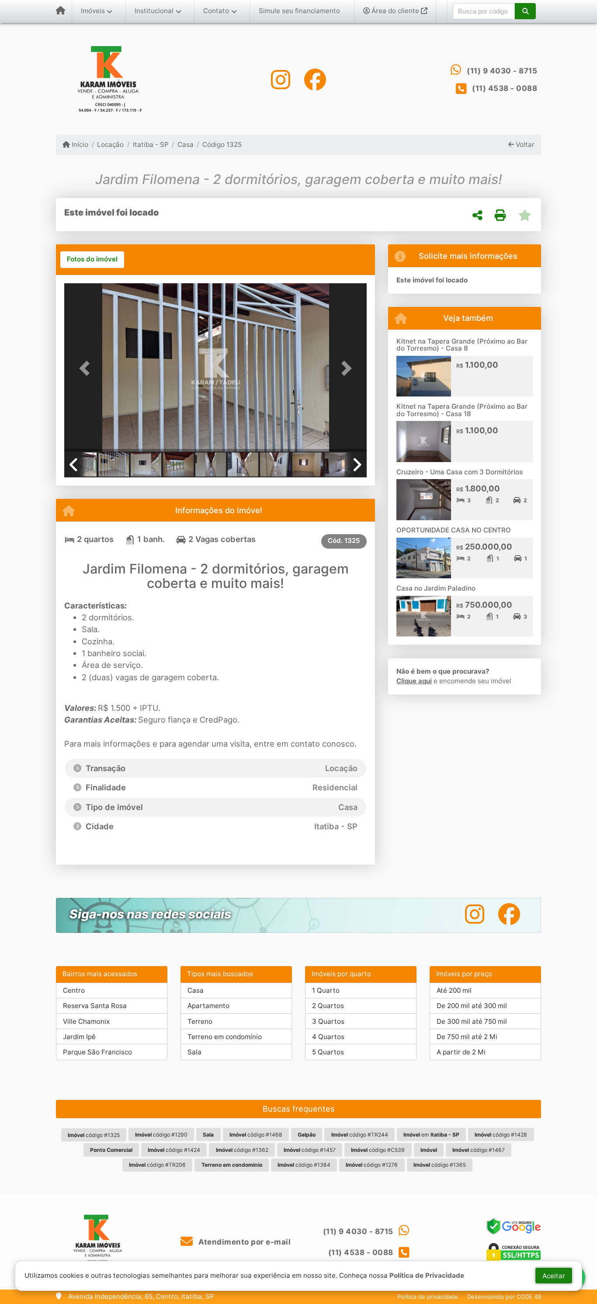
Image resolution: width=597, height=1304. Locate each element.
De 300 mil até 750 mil (472, 1021)
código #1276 (372, 1164)
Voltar (524, 144)
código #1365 (439, 1164)
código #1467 (478, 1150)
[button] (525, 11)
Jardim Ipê (79, 1037)
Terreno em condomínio (224, 1037)
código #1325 (94, 1135)
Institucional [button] (154, 11)
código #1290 (161, 1134)
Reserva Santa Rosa (95, 1005)
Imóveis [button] (93, 11)
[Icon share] (280, 79)
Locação (110, 144)
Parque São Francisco (97, 1052)
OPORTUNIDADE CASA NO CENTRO (453, 530)
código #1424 (174, 1150)
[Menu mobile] (60, 11)
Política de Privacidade (426, 1275)
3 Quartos (328, 1021)
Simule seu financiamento (299, 11)
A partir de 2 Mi (461, 1052)
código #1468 (255, 1134)
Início (79, 144)
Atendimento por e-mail (244, 1242)
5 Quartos (328, 1052)
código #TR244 (359, 1134)
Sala (194, 1052)
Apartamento (208, 1005)
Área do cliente (395, 11)
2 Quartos (328, 1005)
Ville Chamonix (86, 1021)
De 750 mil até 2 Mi (467, 1037)
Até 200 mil (454, 990)
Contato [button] (216, 11)
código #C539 (378, 1150)
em (431, 1134)
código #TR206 (157, 1164)
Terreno (199, 1021)
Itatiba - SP (150, 144)
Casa (185, 144)
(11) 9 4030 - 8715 (502, 70)
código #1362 (242, 1150)
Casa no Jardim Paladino (436, 588)
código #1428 (501, 1134)
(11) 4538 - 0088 (504, 88)
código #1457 (310, 1150)
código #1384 (304, 1164)
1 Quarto (326, 990)
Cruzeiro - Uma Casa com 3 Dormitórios (459, 472)
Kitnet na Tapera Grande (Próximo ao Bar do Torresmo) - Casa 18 (462, 410)
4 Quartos (328, 1037)
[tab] (92, 259)
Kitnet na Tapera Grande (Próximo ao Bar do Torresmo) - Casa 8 (462, 345)
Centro (74, 990)
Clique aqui (414, 681)
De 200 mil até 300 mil (472, 1005)
